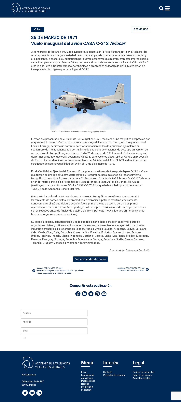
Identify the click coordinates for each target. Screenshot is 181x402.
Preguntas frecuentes (114, 375)
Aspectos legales (141, 378)
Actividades (87, 378)
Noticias (85, 384)
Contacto (107, 372)
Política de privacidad (143, 372)
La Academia (87, 375)
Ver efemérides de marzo (90, 259)
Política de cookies (142, 375)
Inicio (84, 372)
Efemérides (87, 386)
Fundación (86, 389)
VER (60, 338)
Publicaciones (88, 381)
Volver (37, 29)
